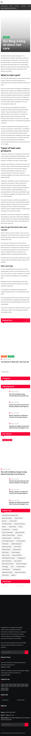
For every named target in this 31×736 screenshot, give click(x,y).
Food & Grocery (6, 529)
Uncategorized (16, 569)
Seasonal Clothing (16, 555)
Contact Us (5, 586)
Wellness (13, 575)
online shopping (15, 552)
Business (4, 521)
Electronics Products (19, 523)
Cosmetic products (7, 523)
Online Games (5, 552)
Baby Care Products (7, 518)
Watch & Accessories (20, 572)
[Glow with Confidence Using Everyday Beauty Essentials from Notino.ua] (4, 393)
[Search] (29, 2)
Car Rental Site (13, 521)
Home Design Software (8, 541)
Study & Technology (21, 563)
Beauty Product (19, 518)
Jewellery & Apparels (16, 543)
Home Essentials (21, 541)
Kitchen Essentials (6, 546)
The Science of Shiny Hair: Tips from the (15, 362)
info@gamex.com (9, 715)
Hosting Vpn (5, 543)
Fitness (20, 526)
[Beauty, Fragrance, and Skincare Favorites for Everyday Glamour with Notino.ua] (4, 415)
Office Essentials (6, 549)
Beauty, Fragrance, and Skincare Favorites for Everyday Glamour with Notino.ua (18, 417)
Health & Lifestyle (6, 538)
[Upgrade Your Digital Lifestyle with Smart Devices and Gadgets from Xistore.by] (4, 425)
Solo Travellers (17, 561)
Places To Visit (5, 555)
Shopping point (21, 558)
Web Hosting (5, 575)
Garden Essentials (19, 532)
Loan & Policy (17, 546)
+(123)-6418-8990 (10, 712)
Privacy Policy (21, 586)
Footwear (15, 529)
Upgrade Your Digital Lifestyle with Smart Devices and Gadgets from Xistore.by (19, 427)
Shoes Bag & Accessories (8, 558)
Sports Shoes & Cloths (7, 563)
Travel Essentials (20, 566)
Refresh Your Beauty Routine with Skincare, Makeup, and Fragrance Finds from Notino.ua (19, 406)
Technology (5, 566)
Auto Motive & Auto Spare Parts (10, 515)
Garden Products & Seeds (8, 535)
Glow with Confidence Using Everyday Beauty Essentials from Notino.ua (18, 395)
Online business (17, 549)
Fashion (4, 526)
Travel (12, 566)
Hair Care (20, 535)
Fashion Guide (12, 526)
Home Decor (17, 538)
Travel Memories (6, 569)
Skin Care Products (7, 561)
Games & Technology (7, 532)
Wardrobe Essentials (7, 572)
